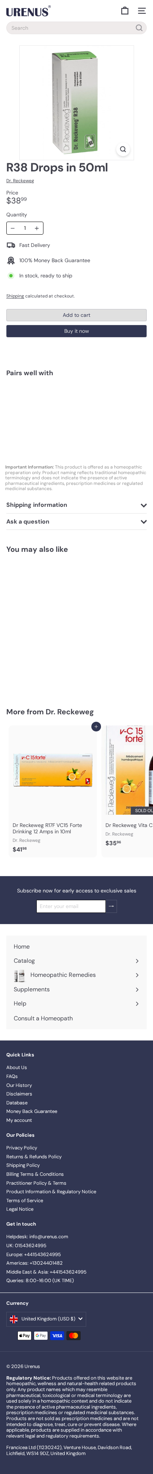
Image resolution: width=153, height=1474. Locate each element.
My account (19, 1120)
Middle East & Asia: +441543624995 (46, 1272)
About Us (16, 1067)
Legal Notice (19, 1209)
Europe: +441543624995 (33, 1254)
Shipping (15, 296)
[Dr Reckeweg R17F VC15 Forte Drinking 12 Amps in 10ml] (52, 791)
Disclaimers (19, 1094)
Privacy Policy (21, 1148)
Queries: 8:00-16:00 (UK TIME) (40, 1280)
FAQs (12, 1076)
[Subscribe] (111, 906)
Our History (19, 1085)
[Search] (139, 28)
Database (16, 1103)
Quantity (16, 215)
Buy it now (76, 331)
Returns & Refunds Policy (34, 1156)
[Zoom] (123, 149)
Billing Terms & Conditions (35, 1174)
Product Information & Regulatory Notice (51, 1191)
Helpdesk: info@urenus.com (37, 1236)
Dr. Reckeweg (70, 712)
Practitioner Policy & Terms (36, 1183)
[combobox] (76, 28)
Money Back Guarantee (31, 1111)
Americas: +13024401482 (34, 1263)
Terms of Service (24, 1200)
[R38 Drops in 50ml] (76, 408)
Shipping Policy (23, 1165)
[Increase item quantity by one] (36, 228)
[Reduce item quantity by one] (12, 228)
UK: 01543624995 (26, 1245)
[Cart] (124, 11)
